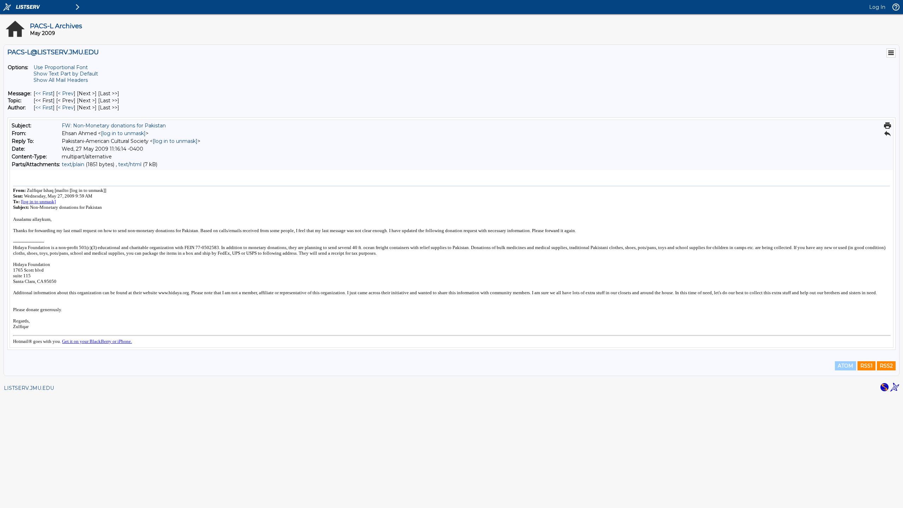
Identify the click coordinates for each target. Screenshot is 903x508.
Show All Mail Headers (61, 80)
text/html (129, 164)
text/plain (73, 164)
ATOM (845, 366)
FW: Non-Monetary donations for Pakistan (114, 125)
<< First (44, 93)
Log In (877, 7)
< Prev (66, 93)
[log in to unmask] (123, 133)
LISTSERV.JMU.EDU (29, 388)
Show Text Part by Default (66, 74)
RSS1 (866, 366)
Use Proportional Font (61, 67)
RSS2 (886, 366)
